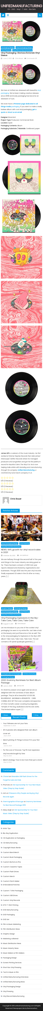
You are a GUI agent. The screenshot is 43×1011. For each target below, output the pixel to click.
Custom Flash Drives (11, 871)
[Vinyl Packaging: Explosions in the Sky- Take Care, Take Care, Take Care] (21, 593)
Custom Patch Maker (11, 881)
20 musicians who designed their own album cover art (20, 732)
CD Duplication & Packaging (11, 674)
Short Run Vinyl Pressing (12, 967)
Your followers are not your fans (15, 723)
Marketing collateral (10, 938)
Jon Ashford (24, 555)
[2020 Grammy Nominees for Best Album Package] (21, 658)
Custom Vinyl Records (11, 900)
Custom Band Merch (11, 852)
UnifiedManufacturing (21, 5)
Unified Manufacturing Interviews (15, 977)
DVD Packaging (9, 915)
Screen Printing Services (12, 962)
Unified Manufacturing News (14, 982)
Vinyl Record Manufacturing (22, 50)
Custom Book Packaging (12, 857)
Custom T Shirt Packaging (13, 891)
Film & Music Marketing (12, 924)
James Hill (20, 686)
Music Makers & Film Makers (13, 953)
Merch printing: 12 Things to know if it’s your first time (21, 742)
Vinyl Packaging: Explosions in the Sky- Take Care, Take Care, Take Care (20, 619)
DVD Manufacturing (10, 910)
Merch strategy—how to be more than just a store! (22, 760)
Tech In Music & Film (11, 972)
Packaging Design (8, 47)
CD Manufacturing (29, 674)
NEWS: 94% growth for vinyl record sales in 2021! (20, 551)
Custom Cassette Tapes (12, 867)
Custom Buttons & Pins (12, 862)
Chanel (6, 776)
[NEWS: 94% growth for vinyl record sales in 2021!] (21, 528)
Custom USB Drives (10, 895)
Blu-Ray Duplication (10, 833)
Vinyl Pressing (6, 50)
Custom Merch (9, 876)
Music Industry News (11, 948)
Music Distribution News (12, 943)
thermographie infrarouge (13, 801)
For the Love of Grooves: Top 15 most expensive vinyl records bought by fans (21, 752)
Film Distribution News (11, 929)
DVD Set (6, 919)
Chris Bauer (19, 58)
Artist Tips (7, 828)
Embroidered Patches (11, 885)
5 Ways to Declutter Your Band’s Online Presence (38, 715)
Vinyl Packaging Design (24, 47)
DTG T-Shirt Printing (10, 905)
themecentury (32, 1008)
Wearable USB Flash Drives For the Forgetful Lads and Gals (7, 715)
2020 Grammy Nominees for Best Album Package (21, 681)
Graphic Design (7, 608)
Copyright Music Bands (12, 847)
